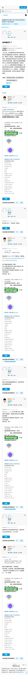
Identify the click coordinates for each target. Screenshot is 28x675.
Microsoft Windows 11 (12, 80)
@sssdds (6, 250)
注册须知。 (21, 672)
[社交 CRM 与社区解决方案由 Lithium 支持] (16, 665)
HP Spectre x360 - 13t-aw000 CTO (15, 77)
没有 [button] (21, 202)
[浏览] (2, 7)
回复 (6, 86)
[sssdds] (4, 33)
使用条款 (16, 672)
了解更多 (15, 24)
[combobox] (14, 11)
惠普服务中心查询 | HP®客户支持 (11, 159)
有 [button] (17, 202)
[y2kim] (4, 98)
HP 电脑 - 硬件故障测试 (8, 109)
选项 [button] (26, 15)
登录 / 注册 (23, 7)
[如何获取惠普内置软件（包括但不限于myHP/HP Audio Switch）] (9, 27)
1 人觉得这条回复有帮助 (9, 361)
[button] (25, 31)
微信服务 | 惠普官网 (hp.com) (11, 155)
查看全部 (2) (9, 83)
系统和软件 (5, 15)
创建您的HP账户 (6, 24)
